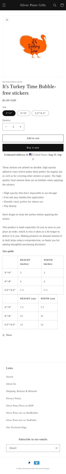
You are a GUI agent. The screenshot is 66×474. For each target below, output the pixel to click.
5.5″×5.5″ (40, 113)
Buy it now (33, 147)
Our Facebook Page (16, 427)
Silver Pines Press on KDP (20, 405)
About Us (11, 384)
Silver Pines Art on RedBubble (22, 413)
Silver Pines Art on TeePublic (21, 420)
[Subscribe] (56, 448)
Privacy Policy (13, 398)
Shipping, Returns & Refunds (21, 391)
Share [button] (9, 335)
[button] (4, 5)
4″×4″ (23, 113)
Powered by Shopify (42, 468)
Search (9, 377)
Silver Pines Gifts (28, 468)
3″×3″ (9, 113)
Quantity (6, 120)
